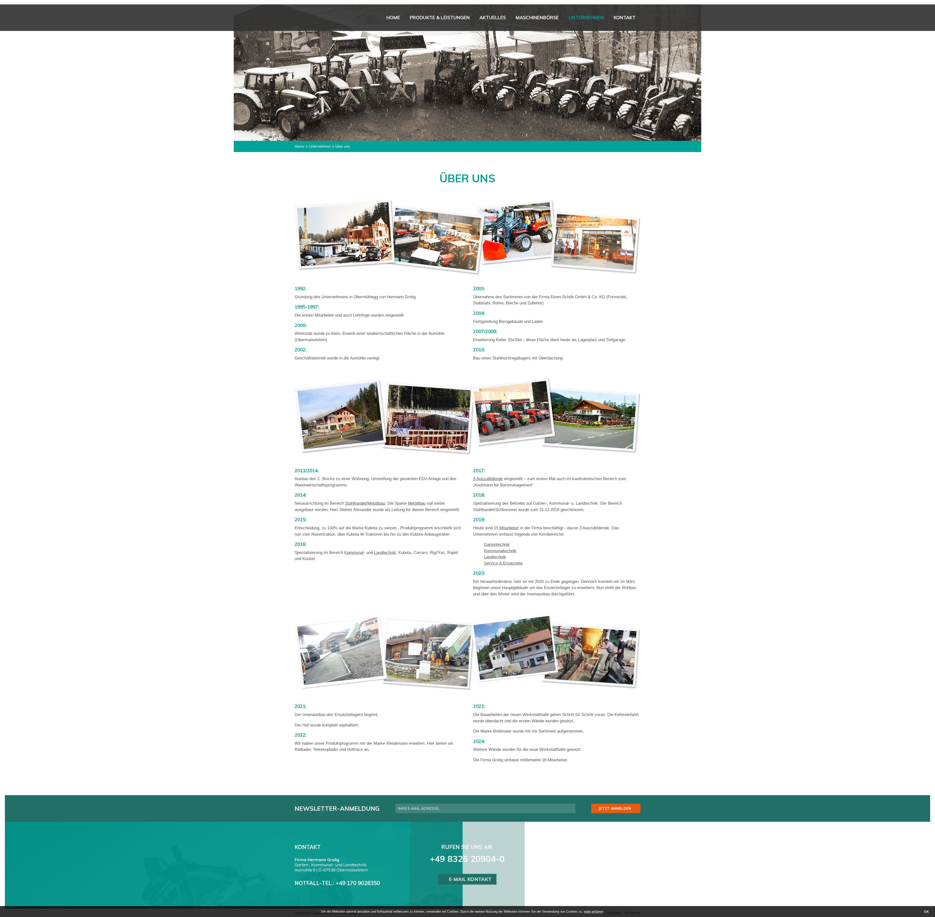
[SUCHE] (694, 63)
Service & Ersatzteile (503, 563)
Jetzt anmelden (614, 808)
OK (926, 911)
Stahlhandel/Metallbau (365, 503)
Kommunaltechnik (500, 551)
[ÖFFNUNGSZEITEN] (694, 92)
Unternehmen (586, 17)
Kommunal (354, 552)
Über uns (342, 146)
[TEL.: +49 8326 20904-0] (694, 77)
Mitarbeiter (508, 528)
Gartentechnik (497, 544)
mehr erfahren (593, 911)
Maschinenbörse (537, 17)
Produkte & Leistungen (440, 17)
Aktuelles (492, 17)
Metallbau (416, 503)
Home (393, 17)
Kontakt (625, 17)
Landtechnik (385, 552)
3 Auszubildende (488, 478)
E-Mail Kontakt (470, 879)
